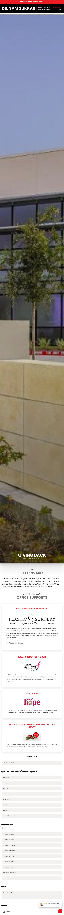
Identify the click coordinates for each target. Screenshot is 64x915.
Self (5, 828)
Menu (60, 9)
